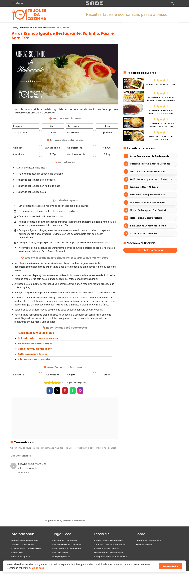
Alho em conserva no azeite (34, 359)
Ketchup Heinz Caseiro (106, 548)
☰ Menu (17, 3)
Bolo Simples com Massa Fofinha (148, 225)
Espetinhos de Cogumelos (66, 548)
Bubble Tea (17, 552)
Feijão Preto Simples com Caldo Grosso (151, 179)
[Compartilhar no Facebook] (50, 390)
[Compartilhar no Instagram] (80, 390)
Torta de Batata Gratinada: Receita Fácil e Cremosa (160, 125)
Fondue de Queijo (20, 556)
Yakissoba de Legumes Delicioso (147, 194)
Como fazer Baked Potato (108, 540)
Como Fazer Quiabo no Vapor (160, 84)
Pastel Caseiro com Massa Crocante (150, 163)
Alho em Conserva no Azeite (110, 544)
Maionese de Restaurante (108, 552)
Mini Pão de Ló (60, 552)
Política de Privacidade (148, 540)
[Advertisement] (65, 418)
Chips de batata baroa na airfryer (38, 338)
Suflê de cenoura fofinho (32, 354)
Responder (23, 472)
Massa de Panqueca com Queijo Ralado (161, 138)
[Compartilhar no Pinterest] (65, 390)
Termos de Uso (144, 544)
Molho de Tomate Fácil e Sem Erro (148, 202)
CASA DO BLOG (26, 464)
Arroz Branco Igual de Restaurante (150, 156)
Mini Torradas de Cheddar (66, 544)
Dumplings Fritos (61, 556)
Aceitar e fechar (171, 566)
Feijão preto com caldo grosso (36, 332)
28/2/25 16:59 (40, 464)
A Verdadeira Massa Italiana (26, 548)
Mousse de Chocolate (64, 540)
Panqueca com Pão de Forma (110, 556)
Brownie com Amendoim (24, 540)
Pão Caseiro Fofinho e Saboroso (147, 171)
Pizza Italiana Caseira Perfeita (146, 218)
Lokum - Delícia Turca (22, 544)
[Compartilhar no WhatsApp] (73, 390)
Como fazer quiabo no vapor (35, 348)
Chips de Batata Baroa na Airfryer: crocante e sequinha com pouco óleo (161, 100)
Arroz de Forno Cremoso (143, 233)
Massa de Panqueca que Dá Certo (148, 210)
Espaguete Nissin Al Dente (144, 187)
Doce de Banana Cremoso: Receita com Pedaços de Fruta (161, 113)
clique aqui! (37, 568)
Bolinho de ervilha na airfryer (35, 343)
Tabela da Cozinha (152, 250)
